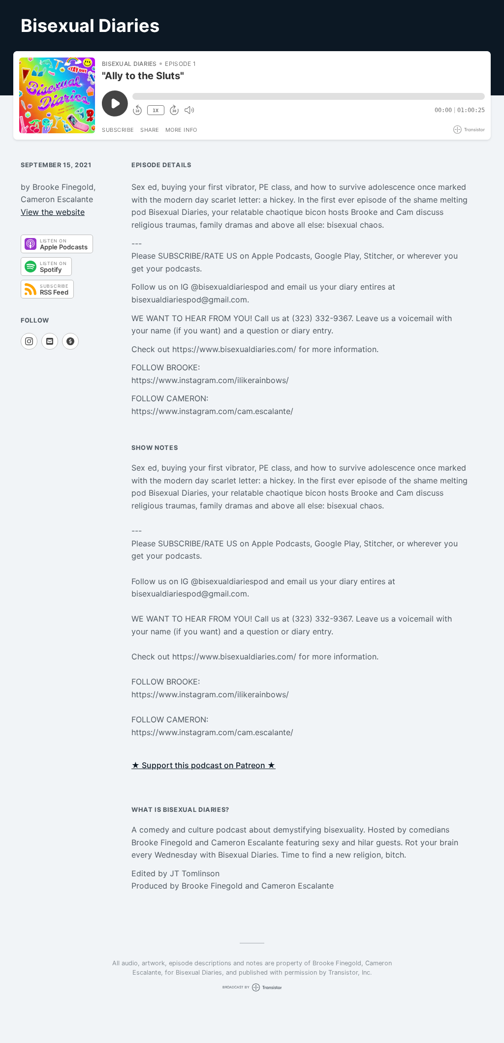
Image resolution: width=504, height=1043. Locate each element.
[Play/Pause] (57, 95)
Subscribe (118, 129)
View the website (53, 212)
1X (155, 110)
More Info (181, 129)
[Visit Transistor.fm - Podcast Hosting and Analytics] (469, 129)
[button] (308, 96)
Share (149, 129)
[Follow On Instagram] (29, 341)
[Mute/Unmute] (189, 110)
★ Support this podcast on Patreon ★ (203, 765)
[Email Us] (49, 341)
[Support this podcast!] (70, 341)
